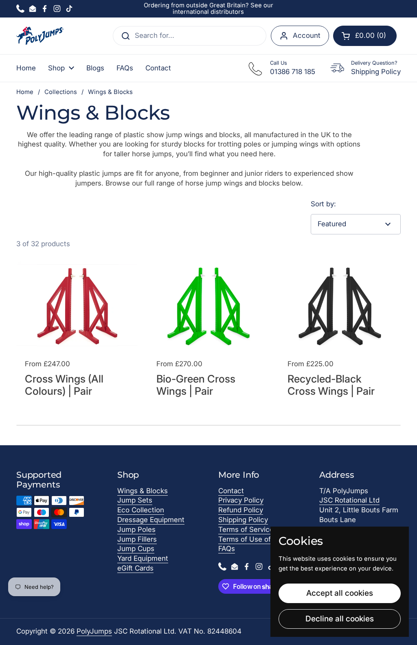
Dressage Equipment (150, 520)
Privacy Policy (240, 500)
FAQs (226, 548)
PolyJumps (94, 631)
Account (306, 35)
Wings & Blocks (142, 491)
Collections (60, 92)
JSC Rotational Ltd (349, 500)
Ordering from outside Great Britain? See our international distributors (208, 8)
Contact (231, 491)
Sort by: (323, 204)
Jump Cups (135, 548)
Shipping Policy (243, 520)
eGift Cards (135, 568)
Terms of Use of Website (258, 539)
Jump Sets (134, 500)
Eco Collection (140, 510)
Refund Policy (240, 510)
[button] (365, 36)
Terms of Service (246, 529)
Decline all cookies (339, 618)
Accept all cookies (339, 593)
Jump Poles (136, 529)
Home (24, 92)
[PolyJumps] (40, 35)
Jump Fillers (137, 539)
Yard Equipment (142, 558)
